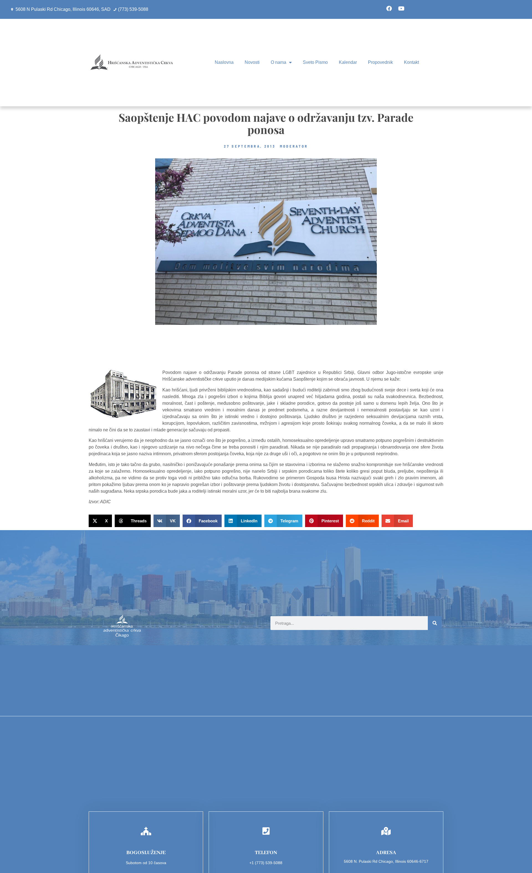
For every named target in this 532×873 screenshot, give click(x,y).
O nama (278, 62)
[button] (100, 521)
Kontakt (411, 62)
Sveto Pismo (315, 62)
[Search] (435, 623)
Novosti (252, 62)
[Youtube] (401, 8)
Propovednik (380, 62)
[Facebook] (389, 8)
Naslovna (224, 62)
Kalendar (348, 62)
